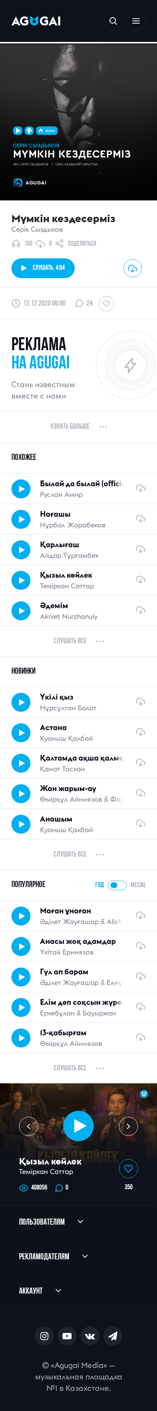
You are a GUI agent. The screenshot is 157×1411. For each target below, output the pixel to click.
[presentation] (28, 1126)
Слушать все (70, 641)
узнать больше (70, 427)
